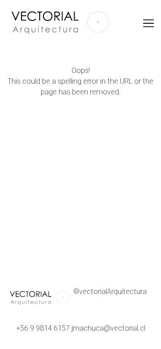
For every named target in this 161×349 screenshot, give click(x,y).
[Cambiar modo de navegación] (148, 23)
